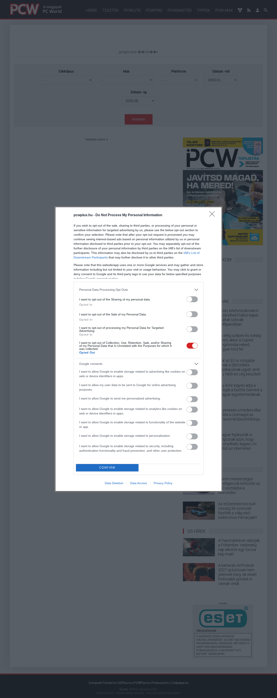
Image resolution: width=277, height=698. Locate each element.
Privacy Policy (163, 483)
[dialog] (138, 349)
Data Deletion (114, 483)
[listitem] (138, 289)
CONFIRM (107, 467)
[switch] (192, 299)
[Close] (213, 215)
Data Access (138, 483)
